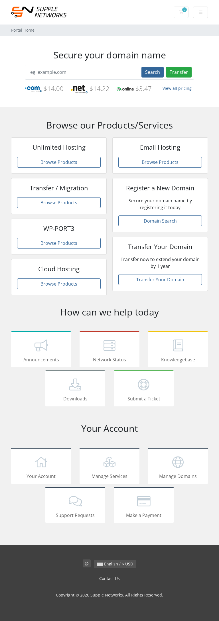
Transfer (179, 72)
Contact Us (109, 578)
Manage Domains (178, 476)
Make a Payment (143, 515)
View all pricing (177, 88)
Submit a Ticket (143, 399)
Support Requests (75, 515)
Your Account (41, 476)
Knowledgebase (178, 360)
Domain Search (160, 221)
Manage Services (109, 476)
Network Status (109, 360)
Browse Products (58, 162)
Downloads (75, 399)
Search (152, 72)
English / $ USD (118, 564)
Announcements (41, 360)
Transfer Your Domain (160, 279)
